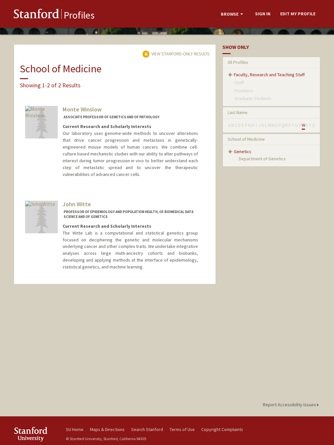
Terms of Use (182, 429)
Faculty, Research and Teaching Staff (269, 75)
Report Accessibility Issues (290, 405)
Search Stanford (147, 429)
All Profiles (238, 62)
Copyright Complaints (222, 429)
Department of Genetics (262, 159)
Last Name (238, 112)
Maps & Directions (107, 429)
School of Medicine (246, 139)
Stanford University (36, 434)
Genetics (242, 151)
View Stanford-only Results (180, 54)
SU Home (75, 429)
